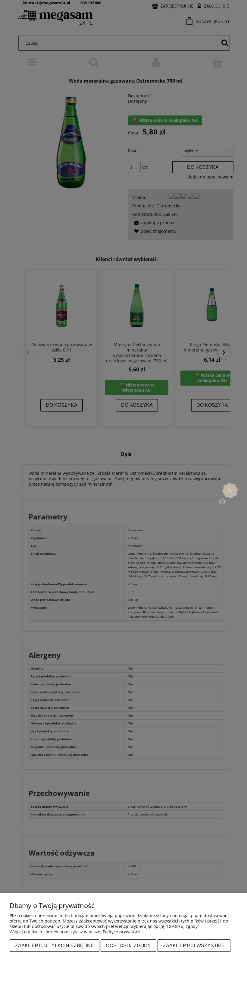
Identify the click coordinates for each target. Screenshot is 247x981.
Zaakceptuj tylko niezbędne (54, 945)
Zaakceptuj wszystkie (194, 945)
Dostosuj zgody (128, 945)
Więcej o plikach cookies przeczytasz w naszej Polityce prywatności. (77, 932)
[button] (230, 490)
